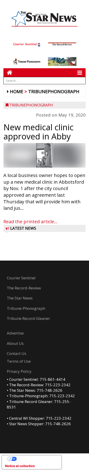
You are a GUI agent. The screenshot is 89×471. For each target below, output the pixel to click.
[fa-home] (7, 72)
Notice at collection (20, 466)
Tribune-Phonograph (26, 308)
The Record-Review (24, 288)
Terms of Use (19, 361)
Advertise (15, 333)
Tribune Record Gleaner (28, 318)
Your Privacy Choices (36, 459)
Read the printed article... (30, 221)
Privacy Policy (19, 371)
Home (16, 91)
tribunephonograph (53, 91)
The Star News (20, 298)
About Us (15, 343)
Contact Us (16, 353)
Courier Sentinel (21, 277)
